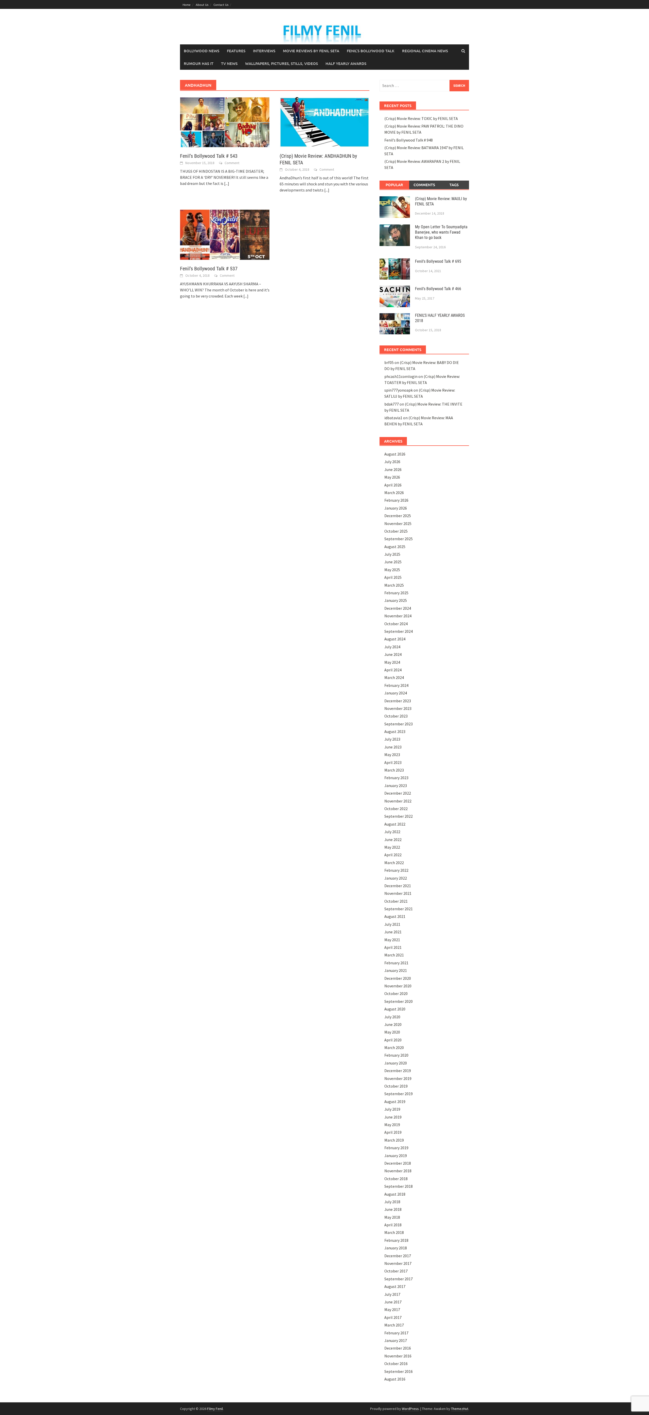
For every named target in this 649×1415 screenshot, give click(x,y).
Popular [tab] (394, 184)
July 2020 (392, 1016)
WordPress (410, 1408)
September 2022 (398, 816)
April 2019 (393, 1132)
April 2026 (393, 484)
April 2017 (393, 1317)
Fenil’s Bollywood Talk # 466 (438, 288)
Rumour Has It (198, 63)
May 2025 (392, 569)
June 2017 (393, 1301)
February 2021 (396, 962)
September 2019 (398, 1093)
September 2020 (398, 1001)
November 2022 (397, 800)
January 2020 (395, 1062)
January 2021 (395, 970)
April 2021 (393, 947)
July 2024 (392, 646)
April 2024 (393, 669)
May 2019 (392, 1124)
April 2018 (393, 1224)
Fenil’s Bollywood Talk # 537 (209, 269)
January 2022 (395, 878)
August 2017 (394, 1286)
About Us (202, 5)
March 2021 (394, 954)
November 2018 (397, 1170)
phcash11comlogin (401, 376)
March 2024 (394, 677)
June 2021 (393, 931)
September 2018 (398, 1186)
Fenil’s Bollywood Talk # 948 (408, 140)
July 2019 (392, 1109)
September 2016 (398, 1371)
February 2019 (396, 1147)
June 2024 (393, 654)
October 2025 (396, 531)
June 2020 (393, 1024)
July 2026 (392, 461)
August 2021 (394, 916)
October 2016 (396, 1363)
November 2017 (397, 1263)
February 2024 (396, 685)
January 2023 (395, 785)
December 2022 (397, 793)
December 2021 (397, 885)
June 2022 (393, 839)
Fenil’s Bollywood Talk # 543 (209, 156)
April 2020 (393, 1039)
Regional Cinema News (425, 50)
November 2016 (397, 1355)
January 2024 (395, 692)
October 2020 (396, 993)
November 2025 (397, 523)
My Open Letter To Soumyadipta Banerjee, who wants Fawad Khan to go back (441, 232)
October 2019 (396, 1086)
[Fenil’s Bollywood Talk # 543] (224, 121)
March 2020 (394, 1047)
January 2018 (395, 1247)
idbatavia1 (393, 417)
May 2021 (392, 939)
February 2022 (396, 870)
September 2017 (398, 1278)
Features (236, 50)
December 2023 (397, 700)
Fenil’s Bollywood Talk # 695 (438, 261)
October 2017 (396, 1270)
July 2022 (392, 831)
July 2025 (392, 554)
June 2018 (393, 1209)
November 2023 (397, 708)
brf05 (389, 362)
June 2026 (393, 469)
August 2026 (394, 454)
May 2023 (392, 754)
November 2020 (397, 985)
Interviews (264, 50)
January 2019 (395, 1155)
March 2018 (394, 1232)
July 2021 (392, 924)
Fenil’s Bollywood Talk (370, 50)
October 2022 (396, 808)
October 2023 (396, 716)
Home (187, 5)
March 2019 (394, 1140)
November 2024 (397, 615)
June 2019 (393, 1117)
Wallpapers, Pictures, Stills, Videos (281, 63)
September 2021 (398, 908)
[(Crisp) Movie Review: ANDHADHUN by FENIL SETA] (324, 121)
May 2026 (392, 477)
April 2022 (393, 854)
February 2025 (396, 592)
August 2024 (394, 638)
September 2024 (398, 631)
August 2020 (394, 1008)
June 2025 (393, 561)
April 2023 (393, 762)
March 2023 (394, 770)
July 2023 (392, 739)
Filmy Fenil (215, 1408)
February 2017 (396, 1332)
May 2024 (392, 662)
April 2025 (393, 577)
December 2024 (397, 608)
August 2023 (394, 731)
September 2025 (398, 538)
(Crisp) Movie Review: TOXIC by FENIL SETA (421, 118)
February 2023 (396, 777)
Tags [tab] (454, 184)
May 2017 (392, 1309)
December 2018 (397, 1163)
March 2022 (394, 862)
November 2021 (397, 893)
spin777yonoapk (398, 390)
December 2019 (397, 1070)
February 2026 (396, 500)
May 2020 (392, 1032)
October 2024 (396, 623)
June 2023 (393, 746)
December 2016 (397, 1348)
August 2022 (394, 824)
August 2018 (394, 1194)
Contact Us (220, 5)
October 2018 (396, 1178)
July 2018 (392, 1201)
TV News (229, 63)
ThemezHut (459, 1408)
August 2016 (394, 1379)
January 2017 (395, 1340)
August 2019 (394, 1101)
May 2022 (392, 847)
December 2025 (397, 515)
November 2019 (397, 1078)
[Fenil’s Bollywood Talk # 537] (224, 234)
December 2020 (397, 978)
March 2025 (394, 585)
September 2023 (398, 723)
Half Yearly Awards (346, 63)
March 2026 (394, 492)
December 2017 (397, 1255)
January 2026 (395, 508)
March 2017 (394, 1324)
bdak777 (391, 404)
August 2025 (394, 546)
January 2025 (395, 600)
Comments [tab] (424, 184)
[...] (226, 183)
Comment (232, 163)
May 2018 (392, 1217)
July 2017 (392, 1294)
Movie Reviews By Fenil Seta (311, 50)
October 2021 (396, 901)
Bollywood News (201, 50)
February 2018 (396, 1240)
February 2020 (396, 1055)
